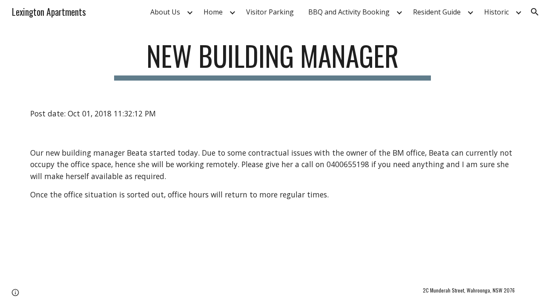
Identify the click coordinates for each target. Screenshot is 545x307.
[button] (535, 12)
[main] (272, 60)
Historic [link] (496, 12)
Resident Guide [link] (437, 12)
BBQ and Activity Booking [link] (349, 12)
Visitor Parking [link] (270, 12)
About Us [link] (165, 12)
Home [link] (213, 12)
